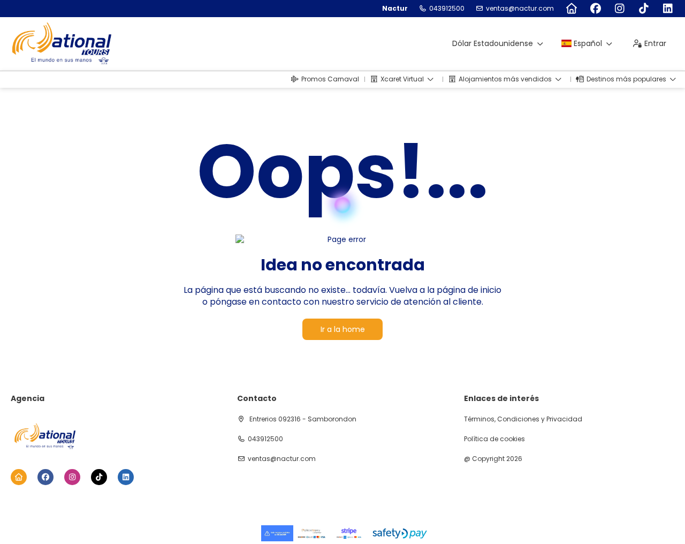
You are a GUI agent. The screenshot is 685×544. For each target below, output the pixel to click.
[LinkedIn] (667, 8)
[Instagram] (619, 8)
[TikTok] (643, 8)
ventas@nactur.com (520, 8)
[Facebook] (595, 8)
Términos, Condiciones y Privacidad (523, 419)
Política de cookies (494, 439)
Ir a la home (343, 329)
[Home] (571, 8)
